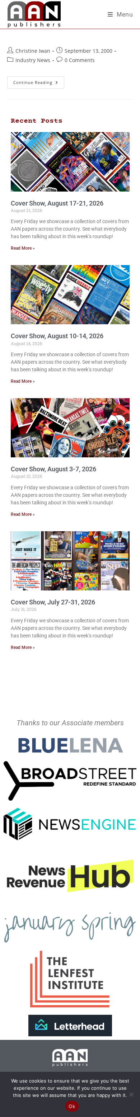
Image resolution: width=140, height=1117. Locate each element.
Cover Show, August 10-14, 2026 (57, 336)
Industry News (32, 60)
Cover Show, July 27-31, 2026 (53, 602)
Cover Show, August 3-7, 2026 (53, 469)
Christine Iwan (32, 50)
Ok (72, 1106)
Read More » (23, 248)
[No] (131, 1094)
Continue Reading (38, 80)
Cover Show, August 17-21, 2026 (57, 203)
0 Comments (80, 60)
